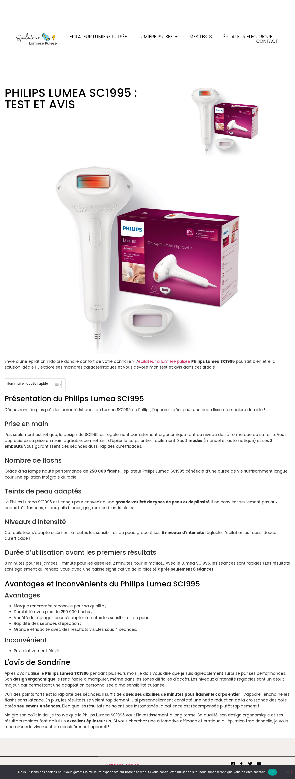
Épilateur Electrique (247, 36)
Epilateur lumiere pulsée (98, 36)
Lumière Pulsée (156, 36)
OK (272, 772)
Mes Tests (200, 36)
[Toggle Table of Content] (55, 385)
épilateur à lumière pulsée (164, 361)
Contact (267, 41)
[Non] (288, 772)
